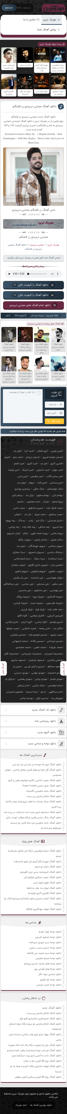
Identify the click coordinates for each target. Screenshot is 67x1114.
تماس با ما (29, 20)
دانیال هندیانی (55, 520)
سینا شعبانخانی (22, 558)
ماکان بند (58, 628)
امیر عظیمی (37, 476)
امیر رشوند (13, 470)
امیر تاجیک (27, 470)
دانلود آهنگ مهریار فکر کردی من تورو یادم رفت (37, 861)
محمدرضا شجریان (53, 653)
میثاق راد (9, 679)
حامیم (20, 501)
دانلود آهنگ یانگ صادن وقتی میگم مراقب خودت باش (33, 817)
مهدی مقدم (56, 679)
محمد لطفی (40, 647)
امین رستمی (56, 482)
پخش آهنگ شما (46, 30)
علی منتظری (40, 590)
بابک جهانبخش (55, 489)
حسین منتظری (35, 508)
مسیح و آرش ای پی (34, 666)
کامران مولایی (37, 615)
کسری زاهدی (56, 622)
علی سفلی (57, 584)
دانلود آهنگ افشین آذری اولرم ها (44, 893)
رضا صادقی (43, 527)
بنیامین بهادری (22, 489)
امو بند (43, 463)
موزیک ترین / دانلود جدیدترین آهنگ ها (52, 8)
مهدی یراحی (41, 679)
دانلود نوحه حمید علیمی (48, 985)
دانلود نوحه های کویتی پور (47, 969)
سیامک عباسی (55, 552)
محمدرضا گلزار (11, 653)
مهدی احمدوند (55, 673)
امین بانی (22, 476)
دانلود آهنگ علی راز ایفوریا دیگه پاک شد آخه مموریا (34, 1045)
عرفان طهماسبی (54, 577)
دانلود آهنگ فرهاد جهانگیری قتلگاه (43, 909)
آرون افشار (42, 451)
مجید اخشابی (29, 628)
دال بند (27, 514)
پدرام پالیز (17, 495)
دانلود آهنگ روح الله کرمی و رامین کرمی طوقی (38, 1077)
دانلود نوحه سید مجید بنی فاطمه (44, 953)
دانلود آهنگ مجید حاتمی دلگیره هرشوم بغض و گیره (34, 780)
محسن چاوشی (17, 634)
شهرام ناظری (21, 571)
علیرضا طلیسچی (54, 603)
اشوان (7, 457)
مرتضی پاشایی (55, 660)
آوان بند (17, 451)
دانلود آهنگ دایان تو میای (48, 866)
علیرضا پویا (38, 596)
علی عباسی (28, 584)
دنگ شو (40, 520)
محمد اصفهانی (20, 641)
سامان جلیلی (40, 539)
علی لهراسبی (56, 590)
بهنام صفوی (43, 495)
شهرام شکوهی (38, 571)
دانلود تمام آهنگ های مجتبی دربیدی (30, 305)
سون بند (21, 546)
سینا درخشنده (55, 558)
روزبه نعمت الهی (39, 533)
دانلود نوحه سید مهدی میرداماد (45, 942)
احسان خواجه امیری (53, 457)
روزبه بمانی (57, 533)
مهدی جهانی (37, 673)
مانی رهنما (44, 628)
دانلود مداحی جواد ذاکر (50, 974)
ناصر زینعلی (23, 685)
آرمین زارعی (57, 451)
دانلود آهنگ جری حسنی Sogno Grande (42, 785)
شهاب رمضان (18, 565)
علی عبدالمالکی (11, 584)
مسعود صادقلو (55, 666)
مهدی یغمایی (25, 679)
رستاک (21, 520)
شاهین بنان (57, 565)
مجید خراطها (12, 628)
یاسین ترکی (42, 698)
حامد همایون (33, 501)
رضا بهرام (10, 520)
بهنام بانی (57, 495)
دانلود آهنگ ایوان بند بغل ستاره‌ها (44, 888)
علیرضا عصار (37, 603)
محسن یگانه (37, 641)
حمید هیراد (40, 514)
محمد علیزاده (56, 647)
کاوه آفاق (22, 615)
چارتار (46, 501)
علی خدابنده (37, 577)
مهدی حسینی (21, 673)
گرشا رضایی (41, 622)
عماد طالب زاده (55, 609)
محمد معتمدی (23, 647)
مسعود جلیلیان (36, 660)
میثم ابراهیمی (55, 685)
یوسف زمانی (26, 698)
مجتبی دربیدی (37, 245)
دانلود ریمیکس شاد (45, 721)
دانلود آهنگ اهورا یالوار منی (47, 882)
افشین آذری (56, 463)
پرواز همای (57, 501)
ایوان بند (21, 482)
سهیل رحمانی (55, 546)
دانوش (17, 514)
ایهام (31, 482)
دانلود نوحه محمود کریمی (48, 937)
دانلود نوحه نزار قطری (50, 979)
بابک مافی (38, 489)
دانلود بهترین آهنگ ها (41, 1105)
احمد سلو (18, 457)
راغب (30, 520)
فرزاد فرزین (26, 609)
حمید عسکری (56, 514)
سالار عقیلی (57, 539)
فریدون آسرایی (55, 615)
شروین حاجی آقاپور (38, 565)
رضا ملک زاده (28, 527)
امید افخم (19, 463)
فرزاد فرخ (40, 609)
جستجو (9, 7)
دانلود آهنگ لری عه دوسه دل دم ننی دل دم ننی (37, 764)
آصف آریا (29, 451)
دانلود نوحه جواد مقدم (50, 931)
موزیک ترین (49, 20)
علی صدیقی (43, 584)
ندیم (43, 692)
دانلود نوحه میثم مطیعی (48, 958)
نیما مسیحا (32, 692)
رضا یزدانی (14, 527)
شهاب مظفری (55, 571)
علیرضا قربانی (20, 603)
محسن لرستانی (55, 641)
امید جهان (57, 470)
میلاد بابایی (38, 685)
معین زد (17, 666)
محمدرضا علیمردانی (31, 653)
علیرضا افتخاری (55, 596)
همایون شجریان (14, 692)
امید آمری (32, 463)
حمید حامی (19, 508)
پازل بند (30, 495)
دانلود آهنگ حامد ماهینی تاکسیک (43, 791)
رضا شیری (58, 527)
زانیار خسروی (13, 533)
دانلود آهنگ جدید (51, 1008)
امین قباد (42, 482)
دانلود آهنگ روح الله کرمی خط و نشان (42, 1061)
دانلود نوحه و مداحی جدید (42, 744)
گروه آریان (26, 622)
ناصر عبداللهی (56, 692)
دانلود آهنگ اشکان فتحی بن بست (43, 796)
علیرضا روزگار (23, 596)
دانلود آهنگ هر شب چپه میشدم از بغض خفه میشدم (34, 1050)
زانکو (25, 533)
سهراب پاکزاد (24, 539)
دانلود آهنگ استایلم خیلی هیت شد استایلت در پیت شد (32, 812)
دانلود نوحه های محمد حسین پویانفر (42, 963)
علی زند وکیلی (20, 577)
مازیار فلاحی (11, 622)
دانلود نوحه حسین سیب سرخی (45, 947)
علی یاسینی (25, 590)
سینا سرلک (39, 558)
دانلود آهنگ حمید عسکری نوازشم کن (42, 877)
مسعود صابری (18, 660)
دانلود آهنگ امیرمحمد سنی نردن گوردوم (40, 872)
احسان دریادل (33, 457)
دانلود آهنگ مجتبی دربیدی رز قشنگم (34, 106)
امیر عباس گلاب (54, 476)
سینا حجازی (19, 552)
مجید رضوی (56, 634)
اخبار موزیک (21, 1105)
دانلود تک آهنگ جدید (44, 710)
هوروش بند (57, 698)
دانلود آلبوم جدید (46, 732)
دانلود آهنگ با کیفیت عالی (30, 285)
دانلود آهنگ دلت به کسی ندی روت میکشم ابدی (36, 1055)
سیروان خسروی (36, 552)
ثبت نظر (56, 421)
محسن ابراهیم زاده (38, 634)
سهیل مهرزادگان (37, 546)
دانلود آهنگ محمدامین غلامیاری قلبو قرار (40, 1018)
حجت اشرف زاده (54, 508)
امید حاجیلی (42, 470)
